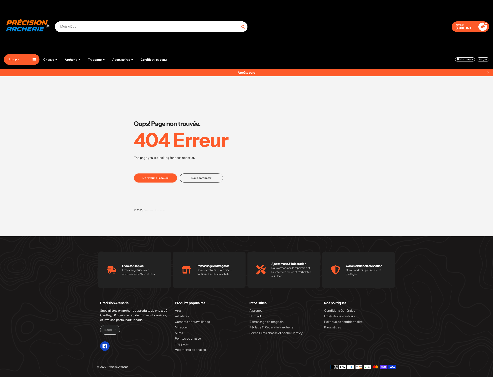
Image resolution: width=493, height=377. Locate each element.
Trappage (182, 344)
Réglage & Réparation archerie (271, 327)
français (483, 59)
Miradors (181, 327)
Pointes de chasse (188, 338)
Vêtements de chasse (190, 350)
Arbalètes (182, 316)
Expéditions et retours (339, 316)
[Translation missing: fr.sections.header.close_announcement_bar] (488, 72)
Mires (179, 333)
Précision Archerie (154, 210)
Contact (255, 316)
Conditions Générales (339, 310)
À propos (255, 310)
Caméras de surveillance (192, 322)
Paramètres (332, 327)
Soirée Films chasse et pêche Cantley (276, 333)
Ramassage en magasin (266, 322)
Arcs (178, 310)
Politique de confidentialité (343, 322)
